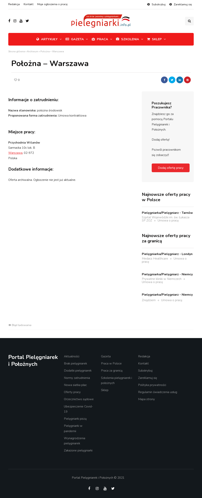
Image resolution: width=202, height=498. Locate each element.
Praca (102, 39)
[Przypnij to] (187, 80)
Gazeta (77, 39)
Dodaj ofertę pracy (170, 168)
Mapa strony (146, 399)
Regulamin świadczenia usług (157, 392)
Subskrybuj (159, 4)
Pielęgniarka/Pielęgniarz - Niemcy (167, 274)
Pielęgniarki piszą (75, 419)
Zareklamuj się (183, 4)
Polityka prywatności (152, 385)
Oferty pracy (72, 392)
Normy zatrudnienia (77, 378)
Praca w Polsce (111, 363)
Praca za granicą (112, 371)
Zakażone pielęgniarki (78, 450)
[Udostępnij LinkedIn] (179, 80)
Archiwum (32, 51)
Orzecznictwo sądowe (79, 399)
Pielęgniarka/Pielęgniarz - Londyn (167, 254)
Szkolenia (130, 39)
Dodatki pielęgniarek (78, 371)
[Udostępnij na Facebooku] (164, 80)
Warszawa (15, 153)
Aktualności (71, 356)
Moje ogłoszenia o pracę (52, 4)
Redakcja (14, 4)
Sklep (157, 39)
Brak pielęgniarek (75, 363)
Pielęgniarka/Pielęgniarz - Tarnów (167, 213)
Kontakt (28, 4)
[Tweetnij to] (172, 80)
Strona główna (16, 51)
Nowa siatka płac (75, 385)
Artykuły (49, 39)
